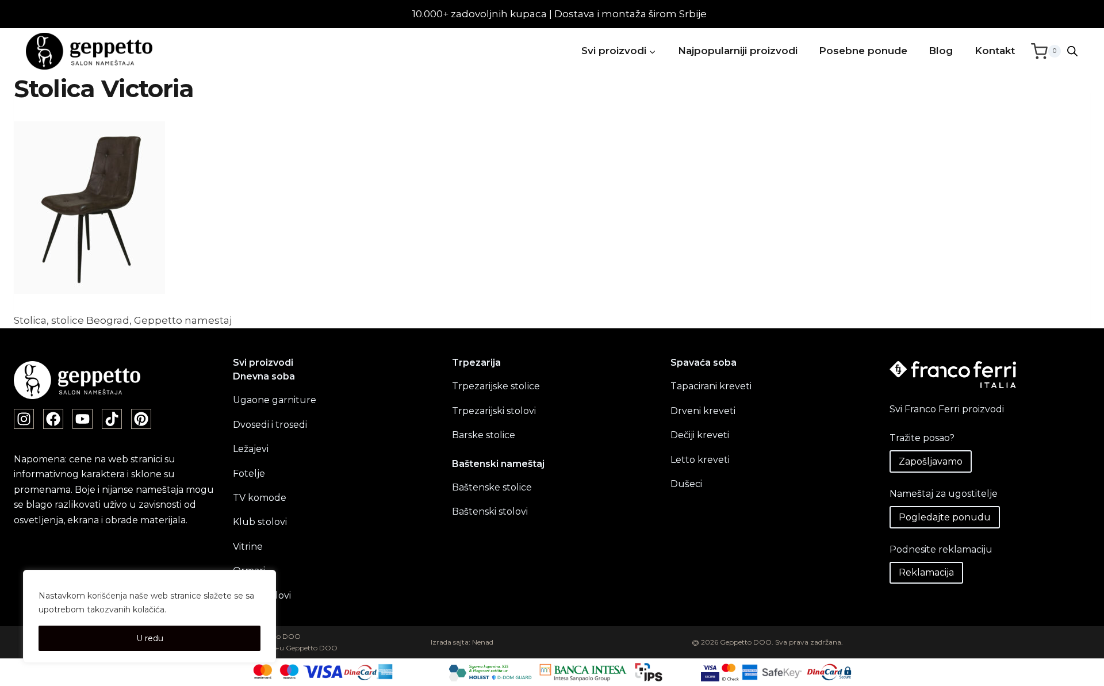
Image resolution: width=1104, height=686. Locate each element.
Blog (941, 50)
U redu (149, 638)
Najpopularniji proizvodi (738, 50)
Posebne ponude (863, 50)
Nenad (482, 642)
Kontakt (995, 50)
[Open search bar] (1072, 51)
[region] (149, 616)
